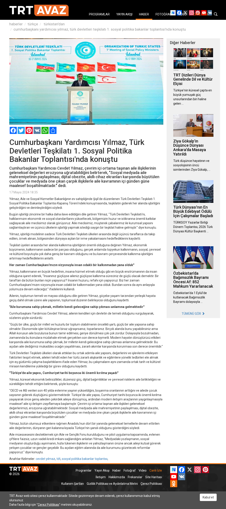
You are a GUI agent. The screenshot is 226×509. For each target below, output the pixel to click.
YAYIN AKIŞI (124, 14)
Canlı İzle (155, 470)
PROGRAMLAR (99, 14)
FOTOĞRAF (163, 14)
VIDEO (182, 14)
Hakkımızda (117, 477)
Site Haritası (153, 477)
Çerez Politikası (151, 483)
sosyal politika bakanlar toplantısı (84, 459)
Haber (116, 470)
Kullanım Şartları (72, 483)
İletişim (101, 477)
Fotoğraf (130, 470)
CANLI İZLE (201, 14)
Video (143, 470)
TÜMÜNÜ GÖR (192, 313)
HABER (144, 14)
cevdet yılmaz (45, 459)
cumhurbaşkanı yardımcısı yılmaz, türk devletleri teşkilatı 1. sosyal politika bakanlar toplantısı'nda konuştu (99, 29)
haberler (16, 24)
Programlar (84, 470)
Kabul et (208, 497)
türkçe (33, 24)
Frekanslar (135, 477)
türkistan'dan (54, 24)
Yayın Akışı (101, 470)
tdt (58, 459)
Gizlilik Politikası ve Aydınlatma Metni (112, 483)
